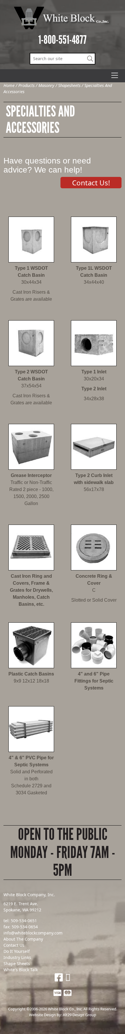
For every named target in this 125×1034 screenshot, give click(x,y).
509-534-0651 (24, 920)
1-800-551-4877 (62, 40)
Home (9, 85)
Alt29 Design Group (79, 1014)
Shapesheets (69, 85)
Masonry (46, 85)
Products (26, 85)
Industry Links (17, 957)
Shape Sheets (16, 963)
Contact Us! (91, 182)
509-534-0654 (25, 926)
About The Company (23, 939)
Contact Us (13, 945)
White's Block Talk (20, 969)
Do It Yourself (16, 951)
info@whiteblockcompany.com (33, 933)
